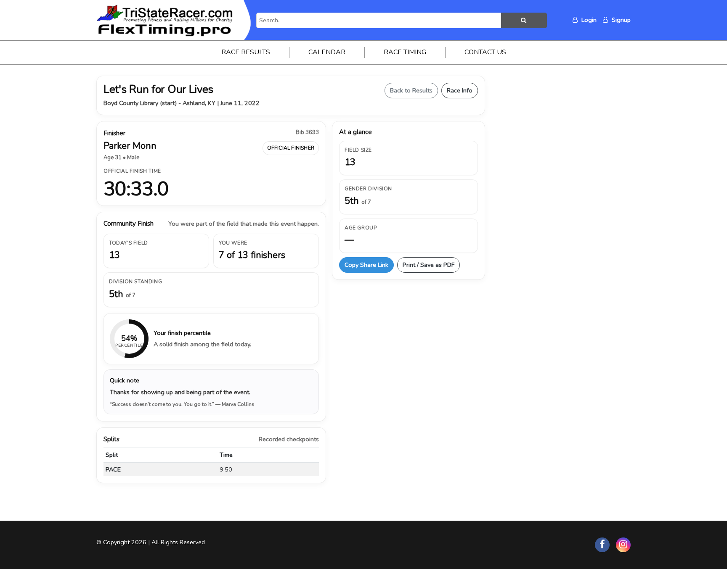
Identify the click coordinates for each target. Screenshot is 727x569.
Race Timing (405, 52)
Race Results (245, 52)
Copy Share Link (366, 265)
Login (588, 20)
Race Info (459, 90)
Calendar (326, 52)
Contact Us (485, 52)
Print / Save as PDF (428, 265)
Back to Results (411, 90)
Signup (620, 20)
